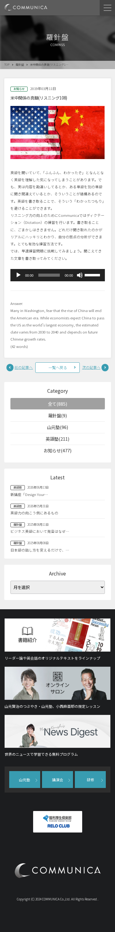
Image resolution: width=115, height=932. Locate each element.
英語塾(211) (57, 438)
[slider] (93, 274)
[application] (57, 275)
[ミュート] (80, 275)
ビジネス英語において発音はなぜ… (39, 531)
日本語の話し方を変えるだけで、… (39, 550)
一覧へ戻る (57, 367)
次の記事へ (91, 367)
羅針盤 (20, 65)
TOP (7, 65)
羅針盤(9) (57, 415)
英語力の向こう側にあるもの (34, 512)
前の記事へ (23, 367)
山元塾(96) (57, 427)
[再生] (18, 275)
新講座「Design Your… (29, 494)
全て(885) (57, 403)
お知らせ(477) (57, 450)
